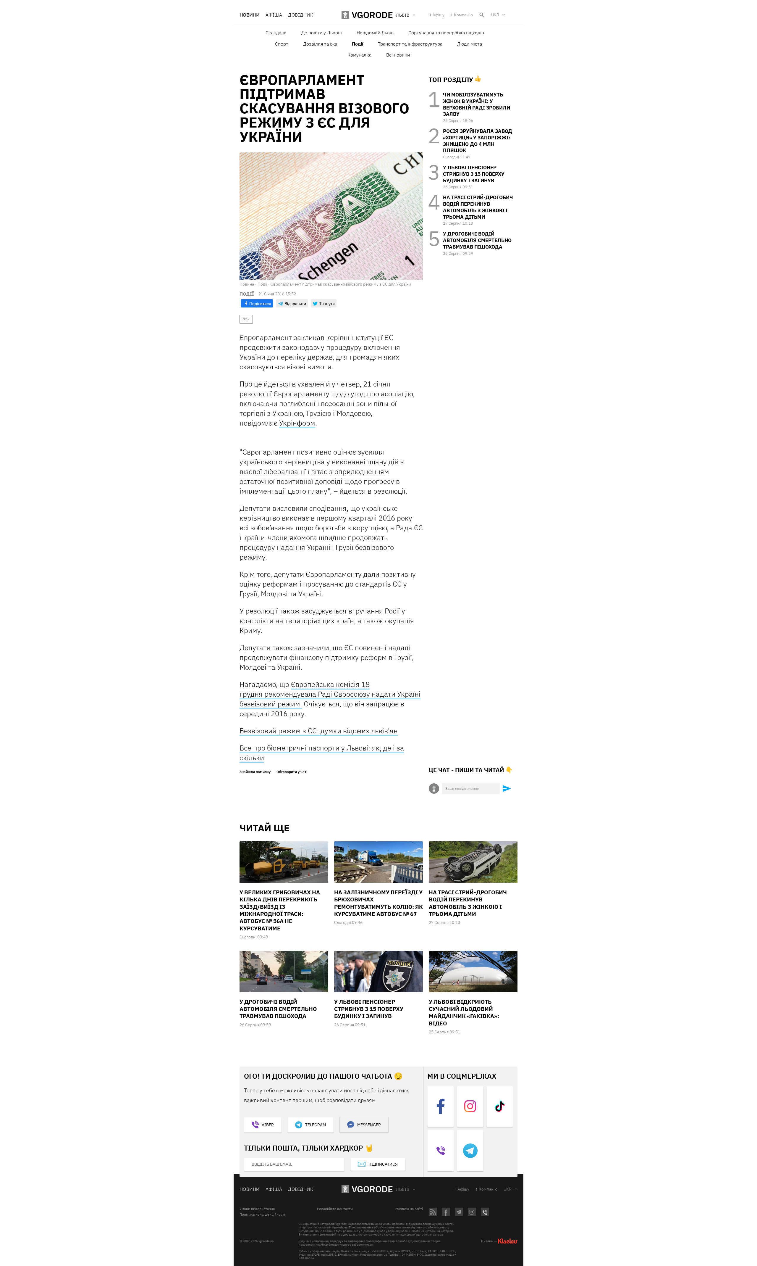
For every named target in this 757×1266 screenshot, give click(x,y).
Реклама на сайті (409, 1209)
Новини (250, 14)
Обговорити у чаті (291, 772)
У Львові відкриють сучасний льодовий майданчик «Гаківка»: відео (464, 1012)
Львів (402, 1189)
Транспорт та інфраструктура (410, 44)
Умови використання (257, 1209)
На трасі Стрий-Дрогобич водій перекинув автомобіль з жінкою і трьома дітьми (478, 207)
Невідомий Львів (375, 33)
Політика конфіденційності (262, 1214)
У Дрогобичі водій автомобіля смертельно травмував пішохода (477, 240)
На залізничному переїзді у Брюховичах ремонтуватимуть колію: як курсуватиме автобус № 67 (378, 903)
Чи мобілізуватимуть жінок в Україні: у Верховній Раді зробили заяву (476, 104)
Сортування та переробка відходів (446, 33)
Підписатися (383, 1164)
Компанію (463, 15)
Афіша (274, 14)
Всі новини (398, 55)
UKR (495, 15)
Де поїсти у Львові (321, 33)
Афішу (438, 15)
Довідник (300, 14)
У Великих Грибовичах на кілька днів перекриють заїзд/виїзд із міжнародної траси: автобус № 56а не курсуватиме (280, 910)
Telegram (315, 1125)
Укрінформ (297, 423)
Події (357, 44)
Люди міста (469, 44)
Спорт (281, 44)
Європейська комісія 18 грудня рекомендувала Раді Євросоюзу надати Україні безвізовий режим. (330, 693)
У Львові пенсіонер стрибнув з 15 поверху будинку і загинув (473, 174)
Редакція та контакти (335, 1209)
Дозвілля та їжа (320, 44)
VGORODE (372, 1189)
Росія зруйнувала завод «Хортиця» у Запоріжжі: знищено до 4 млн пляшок (477, 141)
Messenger (369, 1125)
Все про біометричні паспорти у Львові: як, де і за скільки (322, 752)
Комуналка (359, 55)
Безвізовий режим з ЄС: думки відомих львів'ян (319, 730)
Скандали (276, 33)
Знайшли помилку (255, 772)
